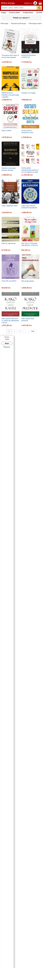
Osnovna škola (14, 12)
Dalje (32, 331)
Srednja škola (28, 12)
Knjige (3, 12)
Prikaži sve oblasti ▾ (21, 17)
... (26, 331)
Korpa (7, 343)
